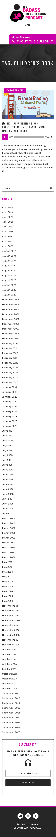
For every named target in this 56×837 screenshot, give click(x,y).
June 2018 (7, 474)
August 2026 (9, 294)
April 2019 (7, 212)
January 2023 (9, 411)
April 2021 (7, 221)
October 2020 (9, 664)
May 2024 (7, 591)
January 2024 (9, 416)
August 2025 (9, 289)
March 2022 (8, 537)
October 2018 (9, 654)
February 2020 (10, 353)
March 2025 (8, 552)
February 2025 (10, 377)
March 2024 (8, 547)
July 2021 (7, 445)
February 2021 (10, 357)
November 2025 (11, 644)
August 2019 (9, 260)
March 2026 (9, 557)
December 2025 (10, 338)
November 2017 (10, 605)
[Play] (5, 137)
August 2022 (9, 275)
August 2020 (9, 265)
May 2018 (7, 562)
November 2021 (10, 625)
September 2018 (11, 698)
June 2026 (8, 508)
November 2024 (11, 639)
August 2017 (9, 250)
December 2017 (10, 299)
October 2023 (9, 678)
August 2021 (9, 270)
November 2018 (10, 610)
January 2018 (9, 387)
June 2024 (7, 498)
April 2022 (7, 226)
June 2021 (7, 484)
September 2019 (11, 702)
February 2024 (10, 372)
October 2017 (9, 649)
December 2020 (11, 314)
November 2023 (11, 634)
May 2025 (7, 596)
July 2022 (7, 450)
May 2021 (7, 576)
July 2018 (7, 430)
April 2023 (7, 231)
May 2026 (7, 600)
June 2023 (8, 493)
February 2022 (10, 362)
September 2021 (11, 712)
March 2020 (9, 528)
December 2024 (10, 333)
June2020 (7, 513)
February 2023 (10, 367)
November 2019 (10, 615)
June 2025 (7, 503)
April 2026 (7, 246)
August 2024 (9, 284)
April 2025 (7, 241)
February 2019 (10, 348)
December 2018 (10, 304)
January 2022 (9, 406)
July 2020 (7, 440)
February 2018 (10, 343)
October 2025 (9, 688)
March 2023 (9, 542)
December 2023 (11, 328)
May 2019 (7, 566)
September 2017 (11, 693)
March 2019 (8, 523)
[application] (28, 137)
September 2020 (11, 707)
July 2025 (7, 464)
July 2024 (7, 459)
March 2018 (8, 518)
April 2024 (7, 236)
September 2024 (11, 727)
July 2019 (7, 435)
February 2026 (10, 382)
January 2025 (9, 421)
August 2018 (9, 255)
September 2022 (11, 717)
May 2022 (7, 581)
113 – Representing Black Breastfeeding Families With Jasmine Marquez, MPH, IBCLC (24, 127)
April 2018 (7, 207)
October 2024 (9, 683)
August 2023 (9, 280)
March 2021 (8, 532)
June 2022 (7, 489)
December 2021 (10, 319)
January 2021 (9, 401)
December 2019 (10, 309)
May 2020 (7, 571)
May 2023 (7, 586)
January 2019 (9, 391)
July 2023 (7, 455)
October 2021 (9, 668)
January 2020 (9, 396)
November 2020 (11, 620)
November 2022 (11, 630)
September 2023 (11, 722)
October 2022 (9, 673)
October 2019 (15, 90)
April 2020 (7, 216)
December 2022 (10, 323)
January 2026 (9, 425)
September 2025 (11, 732)
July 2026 (7, 469)
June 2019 (7, 479)
